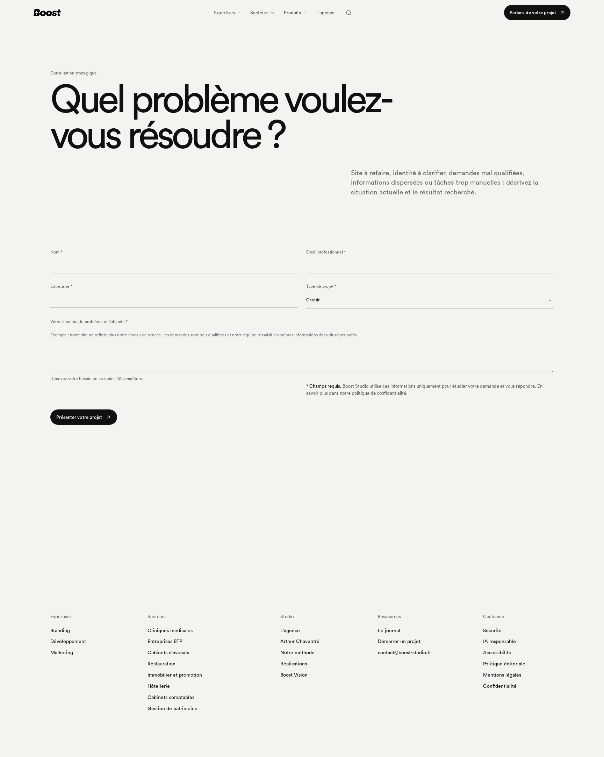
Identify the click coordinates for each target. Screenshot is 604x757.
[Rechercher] (349, 12)
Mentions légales (502, 675)
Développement (68, 641)
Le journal (389, 630)
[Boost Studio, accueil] (47, 12)
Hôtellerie (159, 686)
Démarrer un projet (399, 641)
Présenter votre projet (79, 417)
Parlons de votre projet (533, 12)
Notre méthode (297, 652)
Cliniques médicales (170, 630)
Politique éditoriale (504, 664)
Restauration (161, 664)
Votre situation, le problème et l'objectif (89, 322)
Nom (56, 252)
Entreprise (61, 286)
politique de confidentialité (379, 393)
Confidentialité (500, 686)
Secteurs (259, 12)
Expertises (224, 12)
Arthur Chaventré (299, 641)
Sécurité (492, 630)
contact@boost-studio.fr (404, 652)
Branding (60, 630)
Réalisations (293, 664)
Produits (292, 12)
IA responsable (499, 641)
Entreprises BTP (165, 641)
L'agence (325, 12)
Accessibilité (497, 652)
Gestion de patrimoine (172, 708)
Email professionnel (326, 252)
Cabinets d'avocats (168, 652)
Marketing (61, 652)
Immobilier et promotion (175, 675)
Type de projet (321, 286)
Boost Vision (294, 675)
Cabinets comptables (171, 697)
